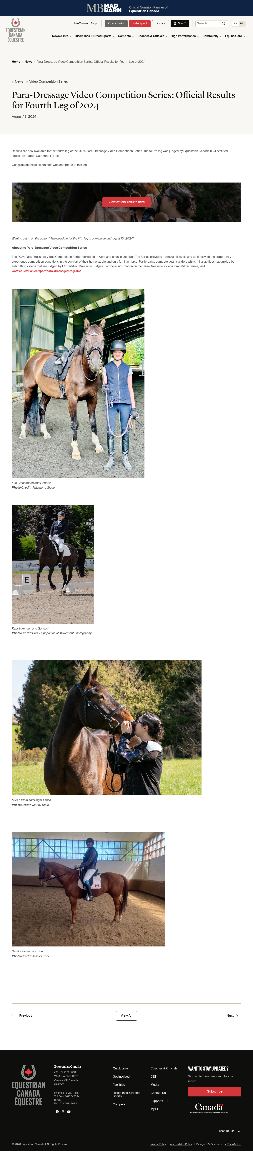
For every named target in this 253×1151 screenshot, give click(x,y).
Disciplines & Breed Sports (93, 36)
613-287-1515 (71, 1093)
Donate (160, 23)
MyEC (182, 23)
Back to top (226, 1131)
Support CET (159, 1101)
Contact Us (158, 1093)
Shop (94, 23)
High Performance (183, 36)
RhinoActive (234, 1144)
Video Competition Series (48, 81)
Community (210, 36)
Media (155, 1085)
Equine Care (233, 36)
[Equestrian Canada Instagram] (63, 1112)
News (19, 81)
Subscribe (214, 1091)
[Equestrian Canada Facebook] (57, 1112)
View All (126, 1015)
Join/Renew (81, 23)
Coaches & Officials (150, 36)
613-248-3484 (68, 1103)
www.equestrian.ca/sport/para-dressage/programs (46, 271)
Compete (124, 36)
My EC (155, 1109)
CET (153, 1076)
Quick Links (116, 23)
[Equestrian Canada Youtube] (69, 1112)
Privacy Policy (158, 1144)
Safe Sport (140, 23)
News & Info (60, 36)
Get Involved (121, 1076)
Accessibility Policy (181, 1144)
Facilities (119, 1085)
